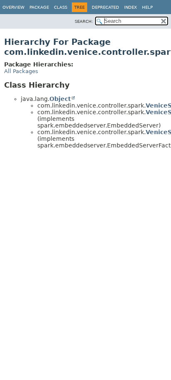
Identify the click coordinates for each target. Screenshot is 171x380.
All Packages (21, 71)
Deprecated (105, 7)
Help (147, 7)
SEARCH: (84, 21)
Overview (13, 7)
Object (60, 99)
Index (130, 7)
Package (39, 7)
